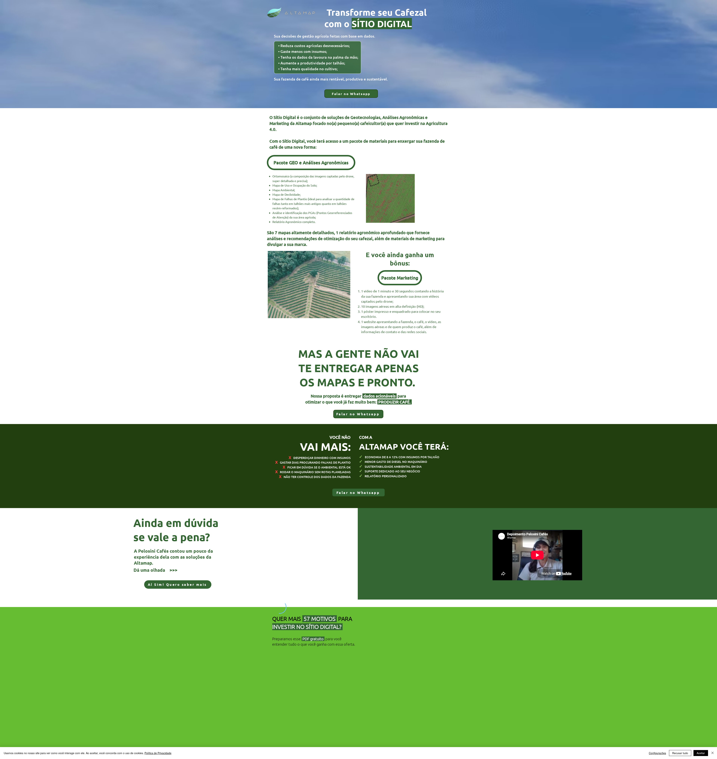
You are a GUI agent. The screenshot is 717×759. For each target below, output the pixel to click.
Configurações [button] (657, 753)
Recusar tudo (680, 753)
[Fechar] (712, 753)
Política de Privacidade (158, 753)
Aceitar (701, 753)
